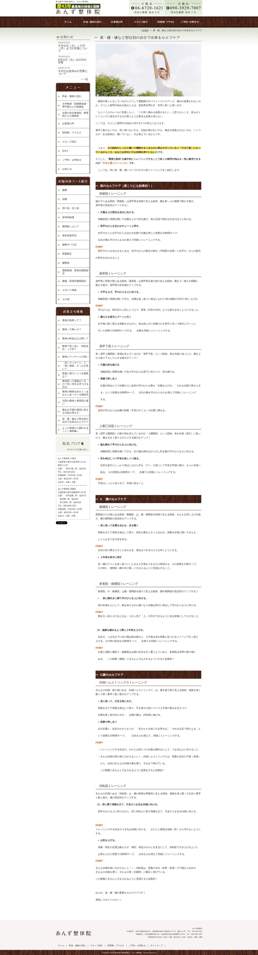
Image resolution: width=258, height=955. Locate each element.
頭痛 (64, 199)
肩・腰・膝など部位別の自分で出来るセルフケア (75, 420)
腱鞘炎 (65, 263)
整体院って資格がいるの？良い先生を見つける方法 (75, 384)
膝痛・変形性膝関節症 (74, 281)
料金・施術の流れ (92, 23)
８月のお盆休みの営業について (73, 72)
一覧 (85, 79)
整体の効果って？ (71, 320)
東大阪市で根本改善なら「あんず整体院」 (129, 953)
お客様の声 (117, 23)
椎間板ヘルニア (70, 226)
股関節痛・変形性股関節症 (75, 272)
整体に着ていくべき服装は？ (75, 375)
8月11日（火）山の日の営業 (72, 61)
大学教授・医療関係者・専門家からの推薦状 (75, 105)
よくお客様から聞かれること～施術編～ (75, 429)
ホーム (68, 23)
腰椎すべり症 (69, 244)
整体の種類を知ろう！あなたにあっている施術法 (75, 393)
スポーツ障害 (69, 290)
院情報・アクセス (165, 23)
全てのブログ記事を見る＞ (78, 449)
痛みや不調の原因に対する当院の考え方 (75, 411)
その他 (65, 299)
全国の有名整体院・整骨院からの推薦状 (75, 114)
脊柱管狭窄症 (69, 235)
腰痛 (64, 190)
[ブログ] (73, 445)
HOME (145, 30)
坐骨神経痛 (68, 217)
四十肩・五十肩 (70, 208)
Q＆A (65, 150)
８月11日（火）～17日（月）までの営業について (73, 48)
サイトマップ (156, 945)
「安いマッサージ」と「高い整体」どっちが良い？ (75, 366)
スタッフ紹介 (141, 23)
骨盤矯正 (67, 253)
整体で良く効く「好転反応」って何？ (75, 347)
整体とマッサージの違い (75, 356)
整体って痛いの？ (71, 329)
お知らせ (67, 169)
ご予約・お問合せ (190, 23)
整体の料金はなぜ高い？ (75, 338)
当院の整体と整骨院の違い (75, 402)
